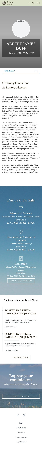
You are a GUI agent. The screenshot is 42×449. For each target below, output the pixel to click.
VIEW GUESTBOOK (21, 357)
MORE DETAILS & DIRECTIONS (21, 281)
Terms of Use (21, 432)
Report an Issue (21, 442)
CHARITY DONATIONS (21, 396)
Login (21, 423)
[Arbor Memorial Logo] (7, 3)
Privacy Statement (21, 437)
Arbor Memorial (21, 428)
